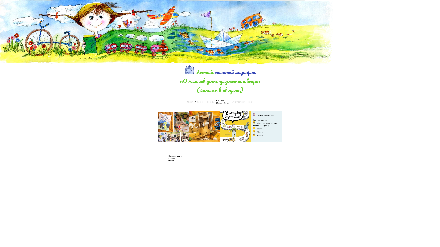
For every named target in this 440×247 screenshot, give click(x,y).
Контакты (210, 102)
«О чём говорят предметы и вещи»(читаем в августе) (220, 85)
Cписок (250, 102)
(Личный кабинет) (222, 102)
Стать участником (238, 102)
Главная (190, 102)
